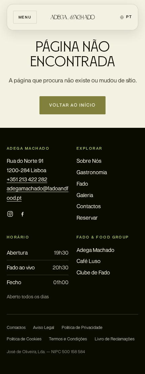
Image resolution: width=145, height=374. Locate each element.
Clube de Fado (93, 272)
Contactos (89, 206)
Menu (25, 17)
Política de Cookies (24, 338)
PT (129, 16)
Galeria (85, 195)
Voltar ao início (72, 105)
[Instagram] (10, 214)
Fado (82, 183)
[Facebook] (22, 214)
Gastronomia (92, 172)
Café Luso (88, 261)
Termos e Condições (68, 338)
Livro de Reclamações (115, 338)
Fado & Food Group (103, 237)
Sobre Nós (89, 160)
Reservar (87, 217)
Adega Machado (95, 250)
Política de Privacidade (82, 327)
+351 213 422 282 (27, 179)
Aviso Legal (43, 327)
